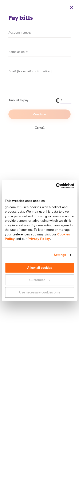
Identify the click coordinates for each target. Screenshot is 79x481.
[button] (71, 7)
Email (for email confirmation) (30, 71)
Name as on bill (19, 52)
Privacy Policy (39, 238)
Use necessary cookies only (39, 292)
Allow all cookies (39, 267)
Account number (20, 32)
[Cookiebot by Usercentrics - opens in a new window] (56, 186)
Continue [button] (39, 114)
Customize (37, 280)
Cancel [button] (39, 128)
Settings (60, 255)
